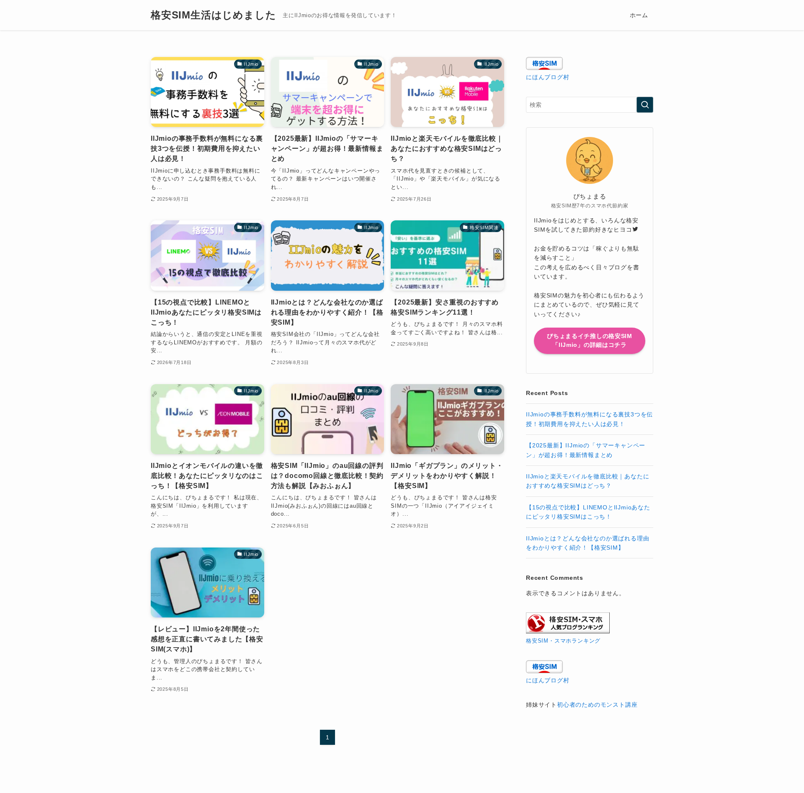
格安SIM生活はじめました (213, 15)
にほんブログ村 (548, 77)
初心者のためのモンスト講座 (597, 704)
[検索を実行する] (644, 105)
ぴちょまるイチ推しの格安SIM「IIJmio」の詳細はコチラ (589, 340)
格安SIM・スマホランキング (563, 641)
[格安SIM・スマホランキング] (568, 631)
